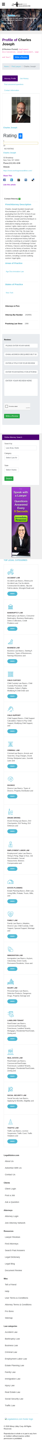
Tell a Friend (10, 1284)
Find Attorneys (11, 1244)
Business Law (11, 1345)
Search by (8, 444)
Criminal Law (11, 1352)
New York (9, 293)
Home (6, 66)
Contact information (11, 90)
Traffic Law (10, 1405)
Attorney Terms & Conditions (18, 1304)
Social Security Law (14, 1399)
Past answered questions (13, 84)
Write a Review (21, 57)
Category (7, 453)
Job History (24, 78)
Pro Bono (9, 1311)
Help (7, 1291)
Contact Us (10, 1174)
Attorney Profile (10, 78)
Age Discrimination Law (15, 271)
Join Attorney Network (15, 1223)
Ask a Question (12, 1202)
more (12, 593)
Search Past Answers (15, 1250)
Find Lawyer (16, 66)
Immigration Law (12, 1379)
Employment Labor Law (16, 1359)
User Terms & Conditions (16, 1298)
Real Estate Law (12, 1392)
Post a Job (10, 1195)
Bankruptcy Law (12, 1339)
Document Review (13, 1270)
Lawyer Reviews (12, 1237)
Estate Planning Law (14, 1365)
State (6, 465)
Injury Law (9, 1385)
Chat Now (6, 23)
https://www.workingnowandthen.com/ (17, 171)
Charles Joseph (10, 128)
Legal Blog (10, 1264)
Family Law (10, 1372)
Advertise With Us (13, 1168)
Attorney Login (11, 1216)
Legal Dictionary (12, 1257)
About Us (9, 1161)
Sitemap (9, 1318)
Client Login (10, 1189)
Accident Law (11, 1332)
